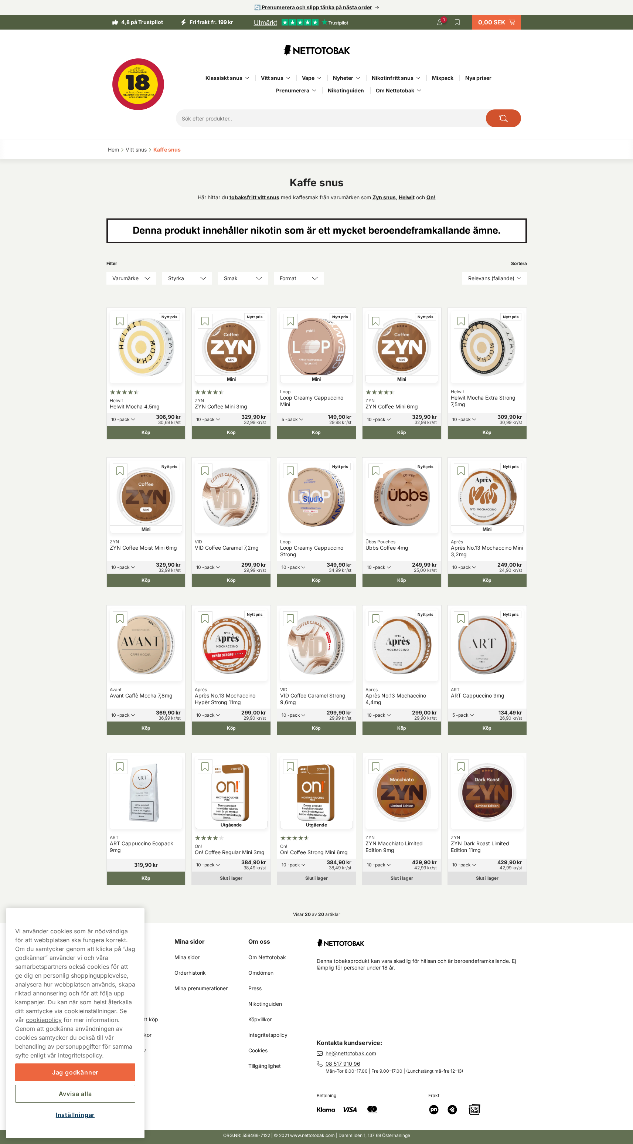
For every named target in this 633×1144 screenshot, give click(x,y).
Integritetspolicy (267, 1035)
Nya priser (478, 78)
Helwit (407, 197)
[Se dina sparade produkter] (457, 22)
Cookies (258, 1050)
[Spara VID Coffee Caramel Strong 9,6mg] (290, 618)
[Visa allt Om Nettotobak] (419, 90)
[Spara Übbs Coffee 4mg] (375, 471)
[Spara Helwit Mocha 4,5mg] (120, 321)
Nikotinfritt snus (393, 78)
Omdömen (260, 973)
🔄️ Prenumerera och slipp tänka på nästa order (313, 7)
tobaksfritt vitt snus (254, 197)
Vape (308, 78)
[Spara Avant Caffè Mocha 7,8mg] (120, 618)
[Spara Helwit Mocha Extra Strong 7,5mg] (461, 321)
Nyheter (343, 78)
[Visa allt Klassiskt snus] (247, 78)
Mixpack (442, 78)
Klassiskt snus (223, 78)
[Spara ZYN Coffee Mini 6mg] (375, 321)
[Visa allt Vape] (319, 78)
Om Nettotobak (395, 90)
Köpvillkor (260, 1019)
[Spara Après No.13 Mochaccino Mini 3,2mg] (461, 471)
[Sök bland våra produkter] (503, 118)
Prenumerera (292, 90)
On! (431, 197)
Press (255, 988)
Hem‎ (113, 149)
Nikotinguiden (346, 90)
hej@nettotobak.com (351, 1053)
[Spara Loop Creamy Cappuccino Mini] (290, 321)
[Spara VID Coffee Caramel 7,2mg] (205, 471)
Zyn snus (384, 197)
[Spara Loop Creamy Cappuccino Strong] (290, 471)
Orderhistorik (190, 973)
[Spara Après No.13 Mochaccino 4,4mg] (375, 618)
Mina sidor (189, 941)
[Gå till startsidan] (316, 50)
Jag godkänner (75, 1072)
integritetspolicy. (81, 1055)
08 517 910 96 (343, 1063)
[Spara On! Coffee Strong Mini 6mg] (290, 766)
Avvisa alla (75, 1093)
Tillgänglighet (264, 1066)
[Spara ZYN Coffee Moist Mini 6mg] (120, 471)
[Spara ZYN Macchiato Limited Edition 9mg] (375, 766)
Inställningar (75, 1114)
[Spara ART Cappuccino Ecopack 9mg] (120, 766)
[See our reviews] (301, 22)
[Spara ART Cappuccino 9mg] (461, 618)
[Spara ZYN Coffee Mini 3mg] (205, 321)
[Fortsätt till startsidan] (425, 940)
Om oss (259, 941)
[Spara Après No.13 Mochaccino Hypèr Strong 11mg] (205, 618)
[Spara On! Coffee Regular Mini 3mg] (205, 766)
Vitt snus (272, 78)
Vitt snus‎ (136, 149)
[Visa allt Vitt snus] (288, 78)
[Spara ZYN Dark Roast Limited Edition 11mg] (461, 766)
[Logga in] (440, 22)
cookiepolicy (44, 1020)
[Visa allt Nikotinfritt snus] (418, 78)
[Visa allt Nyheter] (358, 78)
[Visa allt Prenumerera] (314, 90)
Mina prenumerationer (201, 988)
